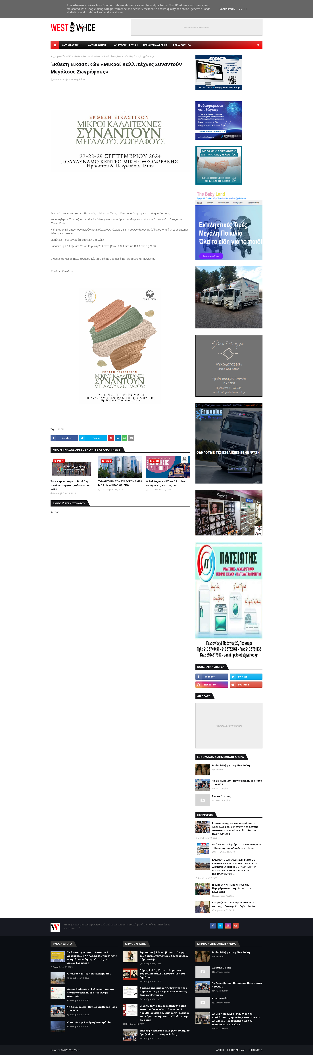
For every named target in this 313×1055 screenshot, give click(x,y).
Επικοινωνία (220, 998)
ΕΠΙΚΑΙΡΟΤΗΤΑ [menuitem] (182, 45)
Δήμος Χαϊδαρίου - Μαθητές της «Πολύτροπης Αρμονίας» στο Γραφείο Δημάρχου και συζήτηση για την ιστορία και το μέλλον (236, 1019)
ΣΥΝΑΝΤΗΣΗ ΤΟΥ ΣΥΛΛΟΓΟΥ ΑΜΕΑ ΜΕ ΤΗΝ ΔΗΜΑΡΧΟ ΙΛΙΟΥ (120, 483)
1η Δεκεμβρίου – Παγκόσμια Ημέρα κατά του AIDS (237, 782)
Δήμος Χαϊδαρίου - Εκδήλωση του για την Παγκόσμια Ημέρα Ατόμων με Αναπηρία (90, 992)
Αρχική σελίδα (58, 56)
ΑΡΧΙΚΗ (220, 1050)
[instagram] (211, 684)
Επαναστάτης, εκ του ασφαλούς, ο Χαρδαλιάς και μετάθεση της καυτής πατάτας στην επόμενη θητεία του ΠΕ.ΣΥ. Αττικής (235, 828)
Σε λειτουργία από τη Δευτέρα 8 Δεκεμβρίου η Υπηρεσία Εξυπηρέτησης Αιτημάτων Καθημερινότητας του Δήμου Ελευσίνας (92, 958)
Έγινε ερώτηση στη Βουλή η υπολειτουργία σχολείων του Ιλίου (70, 485)
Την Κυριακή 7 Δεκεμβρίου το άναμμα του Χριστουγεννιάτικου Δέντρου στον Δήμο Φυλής (164, 956)
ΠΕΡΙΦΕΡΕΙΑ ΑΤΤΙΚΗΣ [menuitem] (155, 45)
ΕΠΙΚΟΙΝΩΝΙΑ (255, 1050)
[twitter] (246, 677)
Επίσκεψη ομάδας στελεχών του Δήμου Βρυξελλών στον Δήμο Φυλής (165, 1032)
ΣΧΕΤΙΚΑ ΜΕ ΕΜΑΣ (236, 1050)
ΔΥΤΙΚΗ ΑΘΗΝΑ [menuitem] (97, 45)
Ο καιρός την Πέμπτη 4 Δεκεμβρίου (89, 973)
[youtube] (246, 684)
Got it (243, 8)
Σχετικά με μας (221, 796)
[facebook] (211, 677)
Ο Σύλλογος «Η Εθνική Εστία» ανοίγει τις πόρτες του (165, 483)
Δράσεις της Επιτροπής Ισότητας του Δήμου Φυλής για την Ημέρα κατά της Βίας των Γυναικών (163, 991)
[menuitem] (55, 45)
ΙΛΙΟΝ (70, 56)
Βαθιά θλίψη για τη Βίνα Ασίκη (231, 765)
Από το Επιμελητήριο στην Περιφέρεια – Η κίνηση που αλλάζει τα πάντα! (236, 846)
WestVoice (58, 79)
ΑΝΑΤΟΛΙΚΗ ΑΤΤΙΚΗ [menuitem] (126, 45)
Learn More (227, 8)
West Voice (74, 1050)
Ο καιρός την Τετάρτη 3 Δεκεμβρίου (89, 1022)
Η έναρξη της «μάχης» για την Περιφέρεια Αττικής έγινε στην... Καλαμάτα (232, 888)
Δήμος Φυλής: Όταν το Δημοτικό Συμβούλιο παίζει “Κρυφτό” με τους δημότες (162, 974)
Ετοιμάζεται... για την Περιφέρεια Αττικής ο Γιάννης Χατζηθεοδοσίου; (234, 904)
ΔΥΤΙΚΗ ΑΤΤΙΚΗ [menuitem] (71, 45)
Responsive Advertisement (196, 27)
